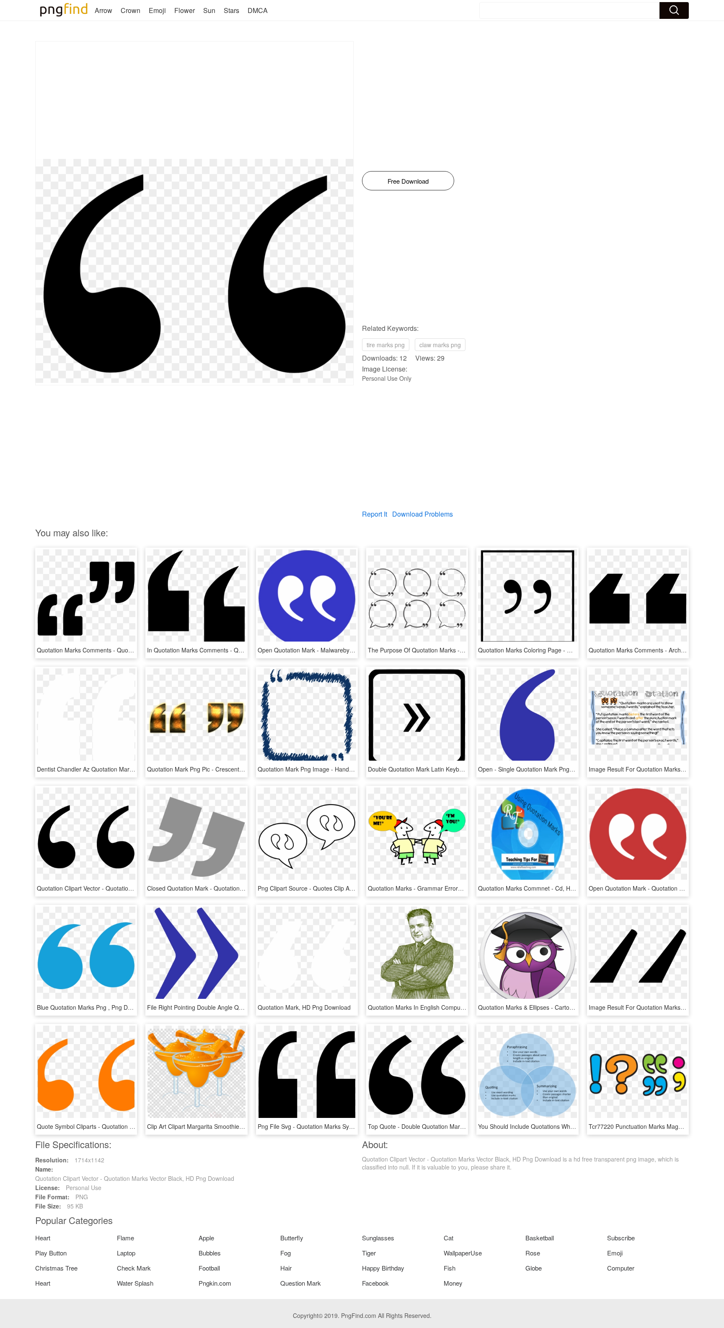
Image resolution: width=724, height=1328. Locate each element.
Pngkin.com (215, 1283)
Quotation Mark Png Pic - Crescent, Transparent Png (217, 769)
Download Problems (422, 514)
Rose (532, 1252)
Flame (125, 1237)
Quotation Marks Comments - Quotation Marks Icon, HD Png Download (131, 650)
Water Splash (135, 1283)
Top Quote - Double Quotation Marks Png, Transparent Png (447, 1126)
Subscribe (621, 1237)
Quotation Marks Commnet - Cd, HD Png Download (546, 888)
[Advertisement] (194, 100)
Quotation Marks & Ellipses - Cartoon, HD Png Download (553, 1007)
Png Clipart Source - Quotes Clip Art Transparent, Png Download (343, 888)
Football (209, 1267)
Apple (206, 1237)
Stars (231, 10)
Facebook (375, 1283)
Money (453, 1283)
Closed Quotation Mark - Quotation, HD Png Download (219, 888)
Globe (533, 1267)
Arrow (103, 10)
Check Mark (134, 1267)
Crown (130, 10)
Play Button (51, 1252)
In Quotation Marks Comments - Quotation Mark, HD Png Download (237, 650)
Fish (449, 1267)
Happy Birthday (383, 1267)
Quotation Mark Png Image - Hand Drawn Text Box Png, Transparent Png (355, 769)
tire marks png (386, 344)
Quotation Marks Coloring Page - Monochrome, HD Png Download (566, 650)
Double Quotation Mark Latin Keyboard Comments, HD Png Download (461, 769)
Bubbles (210, 1252)
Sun (209, 10)
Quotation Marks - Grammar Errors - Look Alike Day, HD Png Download (462, 888)
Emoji (157, 10)
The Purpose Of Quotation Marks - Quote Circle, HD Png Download (457, 650)
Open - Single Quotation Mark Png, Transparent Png (547, 769)
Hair (286, 1267)
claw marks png (440, 344)
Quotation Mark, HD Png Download (304, 1007)
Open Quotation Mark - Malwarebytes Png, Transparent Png (337, 650)
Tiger (369, 1252)
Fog (285, 1252)
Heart (42, 1237)
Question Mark (300, 1283)
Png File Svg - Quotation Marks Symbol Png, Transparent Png (340, 1126)
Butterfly (291, 1237)
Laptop (126, 1252)
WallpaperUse (463, 1252)
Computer (620, 1267)
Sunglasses (378, 1237)
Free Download (408, 181)
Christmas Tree (56, 1267)
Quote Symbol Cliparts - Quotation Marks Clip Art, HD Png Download (128, 1126)
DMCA (258, 10)
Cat (448, 1237)
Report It (374, 514)
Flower (184, 10)
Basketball (539, 1237)
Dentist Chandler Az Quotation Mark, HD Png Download (110, 769)
